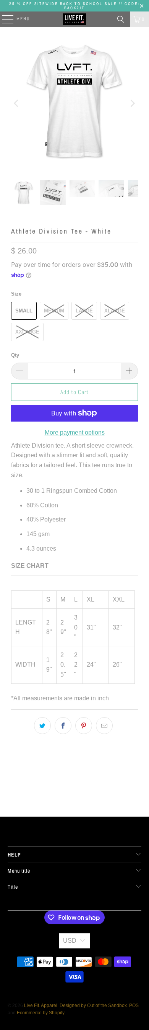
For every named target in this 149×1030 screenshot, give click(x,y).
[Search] (120, 19)
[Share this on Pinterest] (83, 725)
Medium (54, 311)
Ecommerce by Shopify (41, 1012)
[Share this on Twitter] (42, 725)
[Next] (132, 103)
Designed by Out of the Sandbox (93, 1005)
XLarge (114, 311)
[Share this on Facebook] (63, 725)
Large (84, 311)
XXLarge (27, 332)
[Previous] (17, 103)
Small (23, 311)
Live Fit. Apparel (40, 1005)
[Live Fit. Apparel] (74, 19)
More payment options (75, 432)
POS (134, 1005)
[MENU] (4, 19)
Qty (15, 355)
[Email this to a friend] (104, 725)
